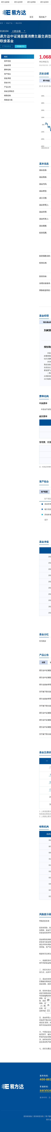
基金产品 (9, 23)
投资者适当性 (39, 1116)
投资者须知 (28, 1116)
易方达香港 (31, 2)
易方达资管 (18, 2)
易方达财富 (5, 2)
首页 (1, 23)
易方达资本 (44, 2)
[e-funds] (14, 12)
